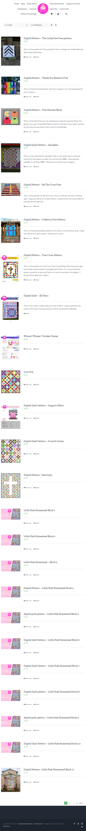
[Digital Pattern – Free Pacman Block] (10, 116)
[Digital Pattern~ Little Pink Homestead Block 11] (10, 780)
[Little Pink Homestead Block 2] (10, 540)
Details (37, 57)
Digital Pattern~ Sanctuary (38, 474)
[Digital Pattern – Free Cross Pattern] (10, 268)
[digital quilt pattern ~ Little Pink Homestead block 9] (10, 721)
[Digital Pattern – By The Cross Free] (10, 189)
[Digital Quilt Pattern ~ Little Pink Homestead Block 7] (10, 669)
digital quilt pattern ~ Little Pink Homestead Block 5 (51, 613)
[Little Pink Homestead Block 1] (10, 514)
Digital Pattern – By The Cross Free (42, 184)
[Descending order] (27, 25)
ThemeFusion (38, 824)
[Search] (65, 14)
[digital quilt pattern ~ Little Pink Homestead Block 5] (10, 617)
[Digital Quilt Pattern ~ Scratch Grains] (10, 451)
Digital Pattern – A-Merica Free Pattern (44, 219)
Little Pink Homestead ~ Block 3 (40, 562)
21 (77, 803)
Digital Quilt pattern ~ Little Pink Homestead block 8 (52, 691)
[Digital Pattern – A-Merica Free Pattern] (10, 230)
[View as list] (56, 25)
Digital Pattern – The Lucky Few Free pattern (48, 38)
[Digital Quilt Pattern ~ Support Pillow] (10, 416)
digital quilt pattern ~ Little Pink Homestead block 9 (51, 717)
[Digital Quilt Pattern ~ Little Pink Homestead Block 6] (10, 643)
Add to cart (28, 57)
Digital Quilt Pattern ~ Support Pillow (44, 405)
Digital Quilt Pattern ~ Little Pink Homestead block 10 (52, 743)
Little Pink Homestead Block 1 (39, 510)
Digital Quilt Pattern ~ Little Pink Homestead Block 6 (52, 639)
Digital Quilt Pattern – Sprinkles (41, 144)
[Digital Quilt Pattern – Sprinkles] (10, 157)
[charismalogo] (43, 4)
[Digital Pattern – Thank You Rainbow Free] (10, 85)
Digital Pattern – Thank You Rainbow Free (46, 77)
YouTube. (63, 127)
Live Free (28, 371)
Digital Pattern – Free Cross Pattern (43, 255)
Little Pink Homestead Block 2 (39, 536)
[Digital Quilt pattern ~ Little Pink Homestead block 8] (10, 695)
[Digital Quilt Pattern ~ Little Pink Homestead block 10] (10, 747)
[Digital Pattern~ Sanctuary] (10, 485)
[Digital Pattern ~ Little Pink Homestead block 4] (10, 591)
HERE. (64, 159)
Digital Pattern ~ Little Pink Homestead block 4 (49, 588)
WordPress (6, 826)
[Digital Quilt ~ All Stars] (10, 309)
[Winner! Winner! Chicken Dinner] (10, 347)
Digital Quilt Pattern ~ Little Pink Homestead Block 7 (51, 665)
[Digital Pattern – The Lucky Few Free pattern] (10, 51)
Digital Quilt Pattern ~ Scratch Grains (44, 441)
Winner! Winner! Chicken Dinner (41, 336)
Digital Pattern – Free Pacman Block (43, 109)
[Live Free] (10, 381)
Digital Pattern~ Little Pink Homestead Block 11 (49, 769)
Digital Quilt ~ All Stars (36, 295)
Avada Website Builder (25, 824)
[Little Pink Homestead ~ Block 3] (10, 566)
